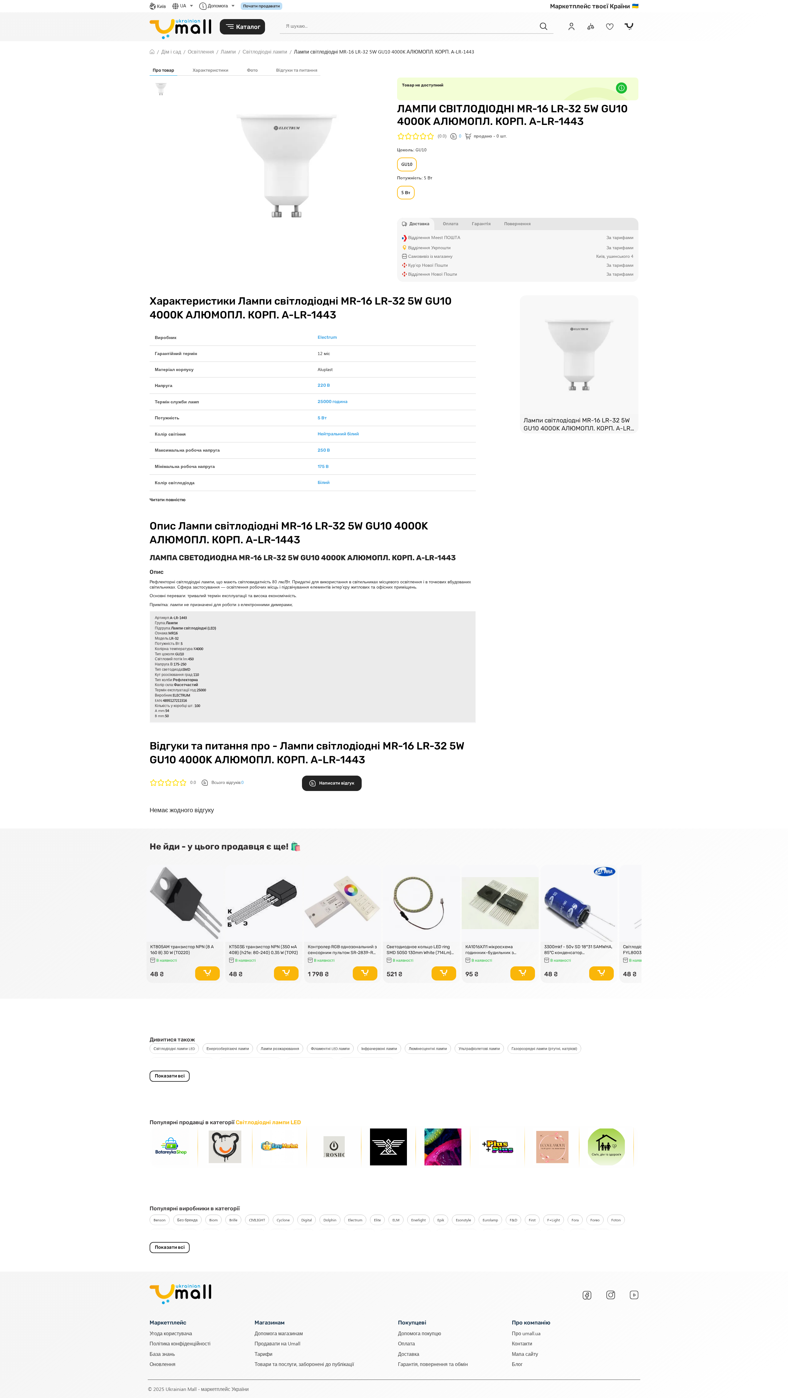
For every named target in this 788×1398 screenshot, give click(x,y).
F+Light (553, 1219)
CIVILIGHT (257, 1219)
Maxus (578, 1234)
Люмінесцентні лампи (428, 1048)
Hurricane (392, 1234)
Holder (278, 1234)
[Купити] (207, 973)
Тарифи (263, 1353)
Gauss (189, 1234)
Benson (160, 1219)
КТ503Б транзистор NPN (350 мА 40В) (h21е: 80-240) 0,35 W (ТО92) (263, 949)
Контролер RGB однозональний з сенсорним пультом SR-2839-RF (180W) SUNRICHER (342, 949)
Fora (575, 1219)
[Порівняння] (590, 26)
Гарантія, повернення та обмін (433, 1364)
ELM (396, 1219)
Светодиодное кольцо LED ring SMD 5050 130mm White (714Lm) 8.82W (419, 949)
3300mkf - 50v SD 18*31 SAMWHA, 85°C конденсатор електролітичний (578, 949)
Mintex (601, 1234)
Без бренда (187, 1219)
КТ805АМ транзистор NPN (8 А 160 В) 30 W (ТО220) (182, 949)
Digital (306, 1219)
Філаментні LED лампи (330, 1048)
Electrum (355, 1219)
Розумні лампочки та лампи (367, 1062)
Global (211, 1234)
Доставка (408, 1353)
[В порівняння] (216, 881)
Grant (232, 1234)
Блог (517, 1364)
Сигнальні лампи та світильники (250, 1062)
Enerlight (418, 1219)
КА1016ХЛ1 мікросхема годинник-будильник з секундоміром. (489, 949)
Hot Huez (364, 1234)
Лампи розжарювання (280, 1048)
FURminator (163, 1234)
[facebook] (587, 1295)
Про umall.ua (526, 1333)
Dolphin (330, 1219)
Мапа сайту (525, 1353)
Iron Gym (466, 1234)
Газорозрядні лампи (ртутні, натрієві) (544, 1048)
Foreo (595, 1219)
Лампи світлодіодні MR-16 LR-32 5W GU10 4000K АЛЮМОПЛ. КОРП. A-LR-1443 (578, 425)
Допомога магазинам (279, 1333)
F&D (513, 1219)
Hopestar (303, 1234)
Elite (377, 1219)
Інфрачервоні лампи (379, 1048)
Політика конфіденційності (180, 1343)
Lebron (510, 1234)
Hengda (254, 1234)
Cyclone (283, 1219)
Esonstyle (463, 1219)
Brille (233, 1219)
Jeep (489, 1234)
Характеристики (210, 70)
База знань (162, 1353)
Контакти (522, 1343)
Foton (616, 1219)
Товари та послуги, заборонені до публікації (304, 1364)
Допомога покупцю (419, 1333)
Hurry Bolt (419, 1234)
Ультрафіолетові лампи (479, 1048)
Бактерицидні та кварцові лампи (182, 1062)
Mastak (555, 1234)
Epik (440, 1219)
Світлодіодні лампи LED (174, 1048)
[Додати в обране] (216, 872)
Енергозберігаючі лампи (228, 1048)
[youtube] (634, 1295)
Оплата (406, 1343)
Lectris (533, 1234)
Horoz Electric (333, 1234)
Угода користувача (171, 1333)
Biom (213, 1219)
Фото (252, 70)
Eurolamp (490, 1219)
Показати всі (170, 1076)
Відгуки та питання (296, 70)
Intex (444, 1234)
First (532, 1219)
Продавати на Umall (277, 1343)
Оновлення (162, 1364)
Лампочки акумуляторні (310, 1062)
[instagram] (610, 1295)
